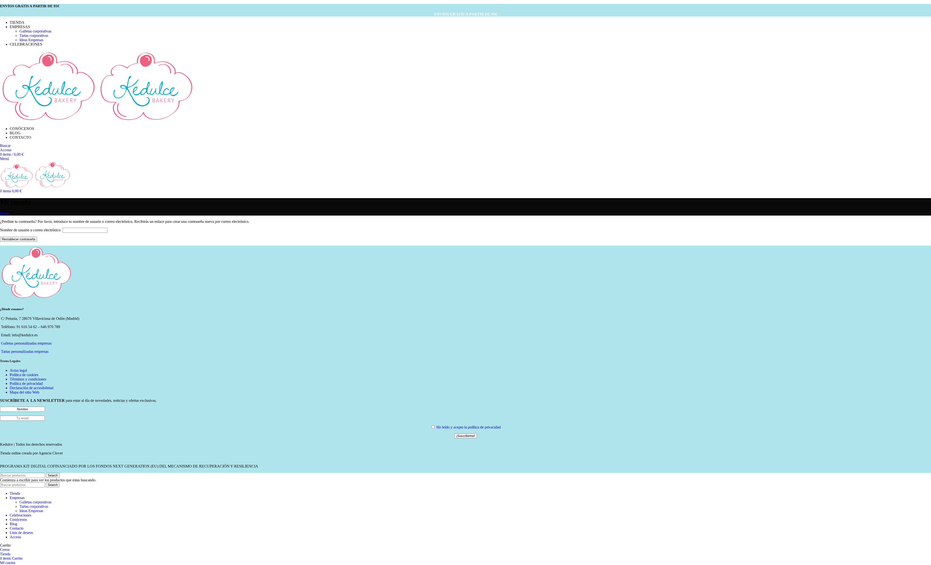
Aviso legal (18, 370)
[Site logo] (49, 120)
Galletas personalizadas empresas (26, 343)
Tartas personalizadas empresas (24, 351)
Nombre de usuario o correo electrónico (31, 230)
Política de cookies (24, 375)
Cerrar (5, 550)
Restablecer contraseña (18, 239)
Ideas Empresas (31, 40)
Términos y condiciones (28, 379)
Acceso (15, 537)
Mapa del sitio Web (24, 392)
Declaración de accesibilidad (31, 388)
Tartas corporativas (33, 35)
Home (4, 213)
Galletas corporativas (35, 31)
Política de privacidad (26, 383)
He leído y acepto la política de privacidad (468, 427)
